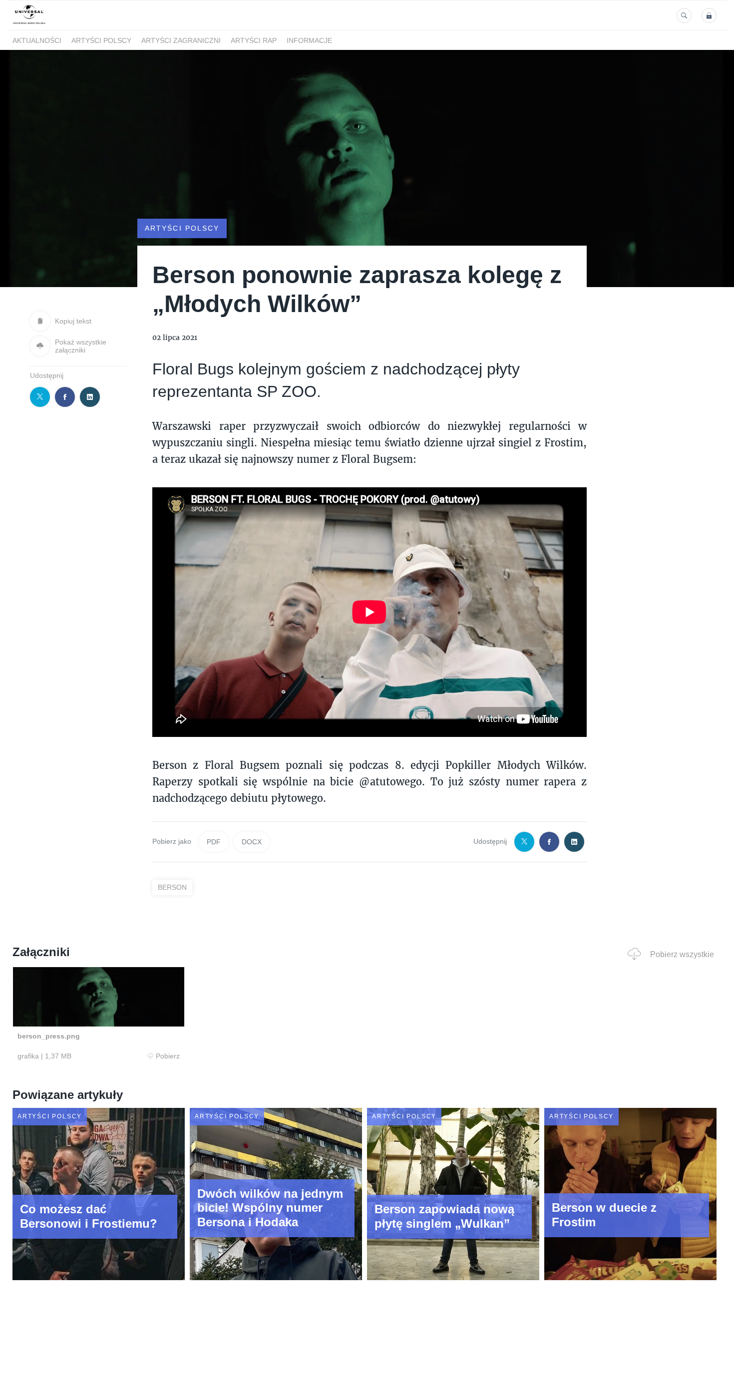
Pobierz (168, 1056)
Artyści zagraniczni (181, 40)
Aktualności (36, 40)
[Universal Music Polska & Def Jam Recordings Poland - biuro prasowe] (29, 24)
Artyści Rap (254, 40)
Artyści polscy (101, 40)
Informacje (309, 40)
